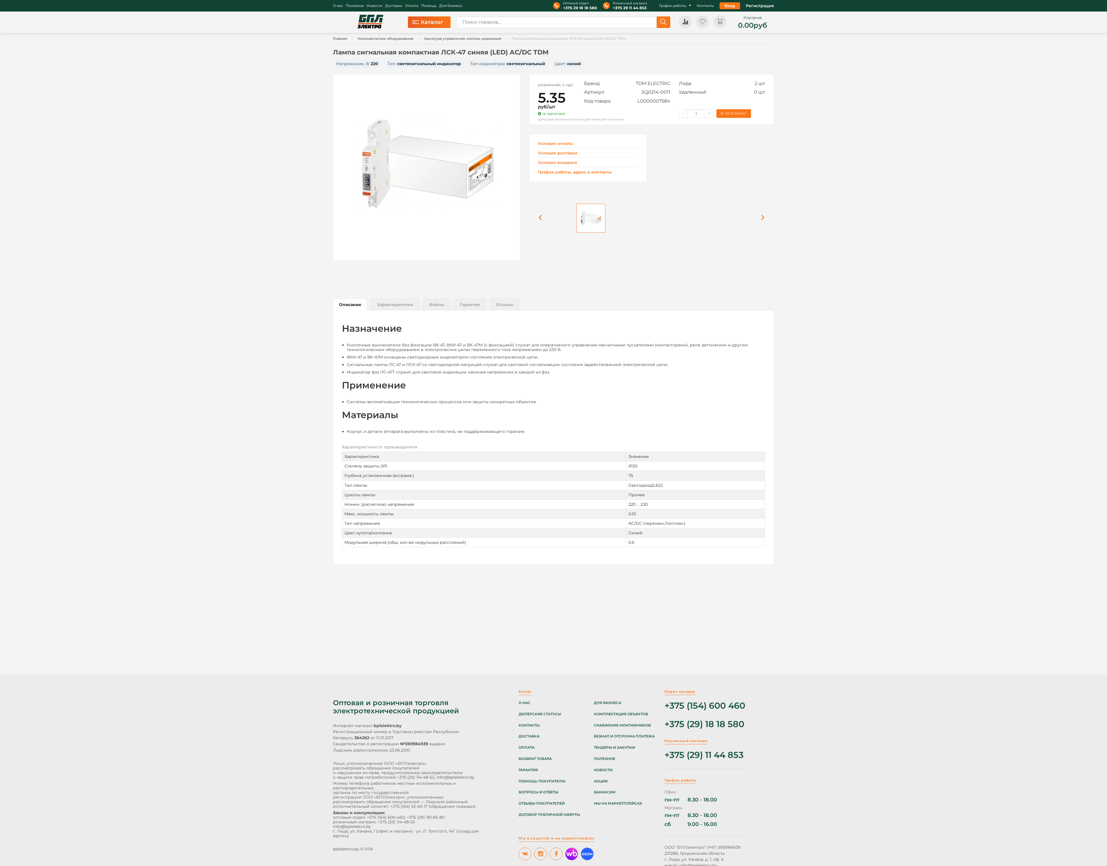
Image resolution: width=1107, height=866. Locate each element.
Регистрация (760, 5)
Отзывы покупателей (542, 803)
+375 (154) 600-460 (386, 817)
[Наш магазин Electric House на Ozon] (587, 854)
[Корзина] (719, 21)
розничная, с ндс (555, 84)
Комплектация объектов (621, 714)
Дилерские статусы (540, 714)
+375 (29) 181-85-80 (426, 817)
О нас (338, 6)
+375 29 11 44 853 (630, 8)
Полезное (355, 6)
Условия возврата (557, 162)
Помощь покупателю (542, 781)
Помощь (428, 6)
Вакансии (604, 792)
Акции (601, 781)
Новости (374, 6)
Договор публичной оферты (549, 815)
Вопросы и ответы (538, 792)
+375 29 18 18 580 (580, 8)
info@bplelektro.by (455, 777)
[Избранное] (702, 21)
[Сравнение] (685, 21)
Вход (729, 5)
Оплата (411, 6)
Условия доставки (557, 153)
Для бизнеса (450, 6)
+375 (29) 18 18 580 (704, 724)
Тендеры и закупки (614, 748)
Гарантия (528, 770)
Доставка (393, 6)
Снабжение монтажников (622, 725)
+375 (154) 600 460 (704, 706)
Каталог (432, 22)
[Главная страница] (370, 22)
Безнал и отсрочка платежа (624, 736)
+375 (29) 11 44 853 (703, 755)
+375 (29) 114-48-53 (415, 777)
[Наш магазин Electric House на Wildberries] (571, 854)
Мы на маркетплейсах (618, 803)
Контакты (705, 6)
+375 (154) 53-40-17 (409, 806)
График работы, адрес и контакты (575, 172)
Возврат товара (535, 759)
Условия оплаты (555, 143)
